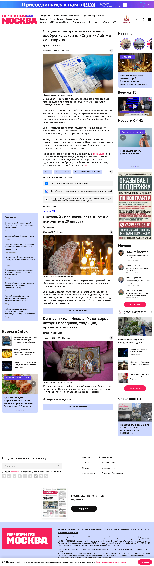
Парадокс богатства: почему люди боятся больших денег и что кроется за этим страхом (133, 79)
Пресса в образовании (93, 15)
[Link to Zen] (20, 476)
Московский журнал (70, 15)
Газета (56, 15)
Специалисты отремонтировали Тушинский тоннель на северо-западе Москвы (19, 272)
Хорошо (145, 562)
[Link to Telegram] (30, 476)
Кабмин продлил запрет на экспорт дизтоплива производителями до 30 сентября (20, 311)
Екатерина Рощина (134, 290)
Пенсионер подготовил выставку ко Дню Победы (140, 376)
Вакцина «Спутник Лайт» (87, 172)
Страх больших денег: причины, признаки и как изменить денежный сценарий (135, 62)
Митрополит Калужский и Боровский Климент (137, 252)
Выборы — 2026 (108, 22)
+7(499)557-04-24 (143, 543)
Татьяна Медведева (52, 333)
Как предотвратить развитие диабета (135, 137)
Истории (125, 33)
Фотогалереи (88, 473)
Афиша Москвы (63, 22)
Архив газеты (108, 463)
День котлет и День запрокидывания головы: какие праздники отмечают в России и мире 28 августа (19, 402)
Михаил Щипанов (133, 278)
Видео (60, 19)
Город (7, 231)
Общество (9, 304)
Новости (43, 19)
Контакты (144, 529)
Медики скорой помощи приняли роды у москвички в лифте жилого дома (20, 259)
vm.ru (136, 541)
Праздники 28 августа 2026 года (20, 384)
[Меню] (150, 19)
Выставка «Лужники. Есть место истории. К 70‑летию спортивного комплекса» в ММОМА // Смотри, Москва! (125, 44)
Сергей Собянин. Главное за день (19, 236)
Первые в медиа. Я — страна (86, 22)
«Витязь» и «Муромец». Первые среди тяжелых (140, 363)
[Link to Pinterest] (46, 476)
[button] (7, 384)
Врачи (47, 172)
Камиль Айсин (49, 227)
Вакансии (125, 529)
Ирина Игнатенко (51, 45)
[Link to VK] (9, 476)
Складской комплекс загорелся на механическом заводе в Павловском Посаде (19, 285)
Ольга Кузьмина (133, 265)
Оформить (84, 509)
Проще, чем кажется (132, 132)
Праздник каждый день (17, 377)
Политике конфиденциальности (111, 562)
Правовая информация (68, 533)
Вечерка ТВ (44, 15)
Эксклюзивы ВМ (46, 22)
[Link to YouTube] (25, 476)
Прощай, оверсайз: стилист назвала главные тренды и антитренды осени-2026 (17, 298)
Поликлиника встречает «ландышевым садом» (131, 341)
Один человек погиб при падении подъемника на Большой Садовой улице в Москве (19, 246)
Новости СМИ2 (50, 211)
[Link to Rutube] (41, 476)
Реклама (71, 529)
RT (86, 148)
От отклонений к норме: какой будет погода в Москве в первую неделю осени (19, 225)
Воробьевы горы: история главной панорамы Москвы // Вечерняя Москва (139, 44)
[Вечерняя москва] (27, 538)
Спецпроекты (71, 19)
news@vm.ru (114, 545)
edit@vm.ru (75, 545)
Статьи (85, 463)
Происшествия (11, 252)
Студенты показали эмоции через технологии (138, 351)
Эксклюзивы (128, 56)
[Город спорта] (126, 19)
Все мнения (135, 304)
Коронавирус (62, 172)
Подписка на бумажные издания (91, 529)
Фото (52, 19)
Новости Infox (15, 331)
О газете (62, 529)
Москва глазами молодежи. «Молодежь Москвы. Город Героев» (135, 106)
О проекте (135, 388)
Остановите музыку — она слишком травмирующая (137, 294)
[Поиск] (136, 19)
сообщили (98, 153)
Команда (135, 529)
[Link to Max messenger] (4, 476)
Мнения (124, 245)
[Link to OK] (14, 476)
